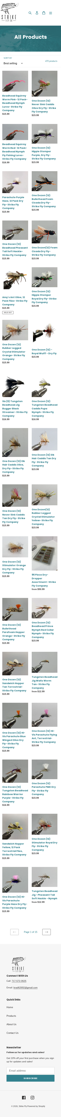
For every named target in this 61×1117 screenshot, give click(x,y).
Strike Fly (23, 1106)
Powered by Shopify (36, 1106)
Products (11, 1015)
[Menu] (50, 12)
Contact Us (13, 1032)
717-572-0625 (19, 981)
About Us (11, 1024)
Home (10, 1007)
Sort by (8, 58)
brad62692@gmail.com (26, 987)
